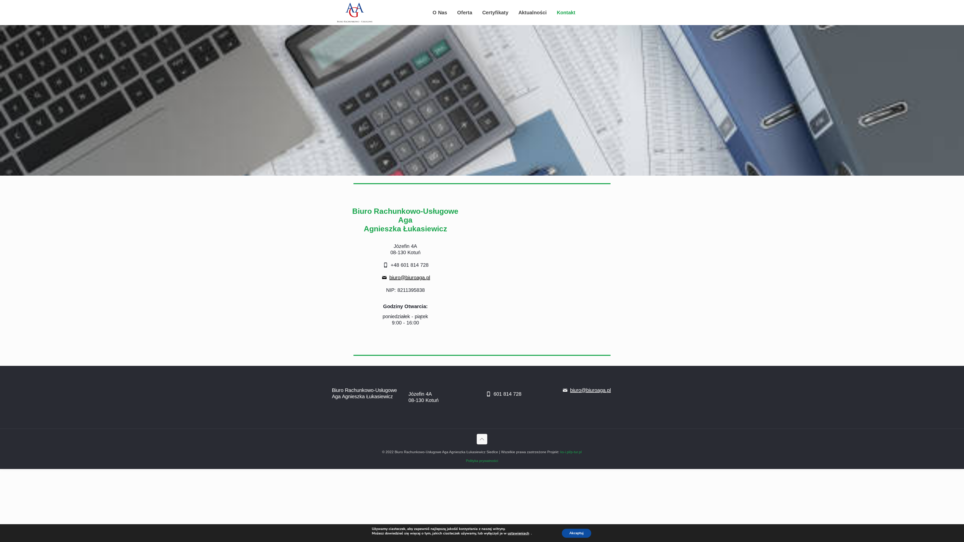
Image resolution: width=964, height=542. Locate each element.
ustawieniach (518, 533)
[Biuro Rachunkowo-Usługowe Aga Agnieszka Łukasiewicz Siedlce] (355, 12)
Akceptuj (576, 533)
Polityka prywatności (482, 461)
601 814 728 (506, 394)
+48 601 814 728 (409, 265)
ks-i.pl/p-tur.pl (571, 452)
